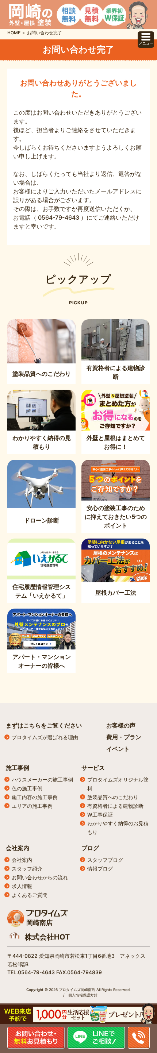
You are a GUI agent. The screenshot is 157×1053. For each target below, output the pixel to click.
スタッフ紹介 (27, 868)
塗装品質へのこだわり (112, 797)
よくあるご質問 (29, 895)
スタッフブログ (105, 860)
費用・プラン (123, 737)
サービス (93, 767)
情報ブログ (100, 868)
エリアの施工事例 (32, 806)
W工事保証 (100, 814)
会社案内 (17, 848)
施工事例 (17, 767)
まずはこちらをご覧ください (44, 725)
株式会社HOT (47, 937)
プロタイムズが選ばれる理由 (45, 737)
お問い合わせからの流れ (40, 877)
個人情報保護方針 (82, 995)
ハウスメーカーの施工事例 (42, 779)
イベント (118, 748)
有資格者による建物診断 (115, 806)
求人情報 (22, 886)
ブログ (90, 848)
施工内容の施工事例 (35, 797)
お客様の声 (120, 725)
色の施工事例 (27, 788)
